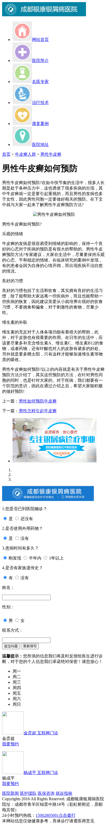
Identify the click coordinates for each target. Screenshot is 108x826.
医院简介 (40, 60)
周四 (17, 688)
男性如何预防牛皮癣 (38, 401)
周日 (17, 704)
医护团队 (28, 793)
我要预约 (10, 744)
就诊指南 (64, 793)
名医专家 (40, 81)
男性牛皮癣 (50, 154)
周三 (17, 682)
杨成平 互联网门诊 (41, 772)
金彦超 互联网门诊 (41, 733)
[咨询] (54, 214)
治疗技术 (40, 102)
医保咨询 (46, 793)
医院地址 (40, 144)
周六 (17, 699)
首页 (6, 154)
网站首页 (40, 39)
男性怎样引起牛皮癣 (38, 411)
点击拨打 (67, 815)
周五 (17, 693)
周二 (17, 677)
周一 (17, 671)
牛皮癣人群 (25, 154)
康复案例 (40, 123)
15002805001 (47, 815)
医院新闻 (10, 793)
